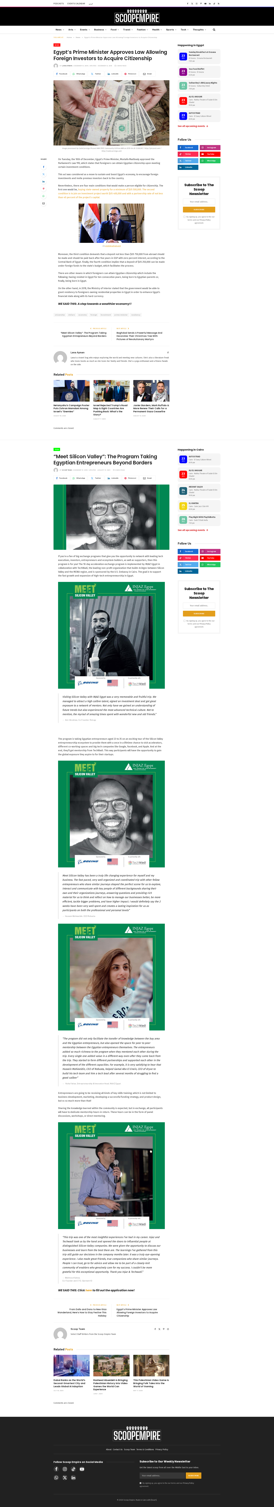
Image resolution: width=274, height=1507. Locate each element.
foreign (93, 315)
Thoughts (198, 29)
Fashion (141, 29)
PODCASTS (59, 4)
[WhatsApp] (43, 196)
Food (113, 29)
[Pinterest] (43, 189)
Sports (170, 29)
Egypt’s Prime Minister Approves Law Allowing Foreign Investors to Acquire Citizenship (137, 1312)
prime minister (121, 315)
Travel (126, 29)
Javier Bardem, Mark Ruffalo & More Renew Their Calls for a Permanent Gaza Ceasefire (151, 408)
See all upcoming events (193, 126)
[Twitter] (43, 174)
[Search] (213, 29)
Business (99, 29)
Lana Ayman (67, 66)
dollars (71, 315)
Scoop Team (67, 470)
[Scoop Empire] (137, 16)
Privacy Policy (205, 220)
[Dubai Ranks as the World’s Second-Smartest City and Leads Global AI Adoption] (72, 1365)
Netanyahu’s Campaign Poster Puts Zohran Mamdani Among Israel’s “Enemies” (71, 408)
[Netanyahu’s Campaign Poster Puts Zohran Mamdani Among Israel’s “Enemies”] (72, 391)
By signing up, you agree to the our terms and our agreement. (200, 220)
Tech (183, 29)
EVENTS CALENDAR (76, 4)
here (88, 1290)
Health (155, 29)
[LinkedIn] (43, 181)
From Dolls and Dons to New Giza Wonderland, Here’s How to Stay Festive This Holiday (82, 1312)
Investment (106, 315)
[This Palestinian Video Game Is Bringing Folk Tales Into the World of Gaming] (151, 1365)
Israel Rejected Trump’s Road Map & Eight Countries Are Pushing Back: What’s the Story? (110, 410)
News (59, 29)
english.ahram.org (113, 246)
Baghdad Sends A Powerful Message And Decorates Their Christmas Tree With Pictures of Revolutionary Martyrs (139, 336)
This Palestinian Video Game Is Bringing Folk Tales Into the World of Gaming (151, 1383)
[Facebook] (43, 167)
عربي (91, 4)
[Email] (43, 203)
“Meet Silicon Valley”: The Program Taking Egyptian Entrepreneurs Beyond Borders (83, 334)
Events (83, 29)
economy (82, 315)
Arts (70, 29)
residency (135, 315)
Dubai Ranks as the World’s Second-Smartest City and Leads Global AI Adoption (69, 1383)
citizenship (60, 315)
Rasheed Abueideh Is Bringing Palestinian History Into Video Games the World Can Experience (110, 1385)
